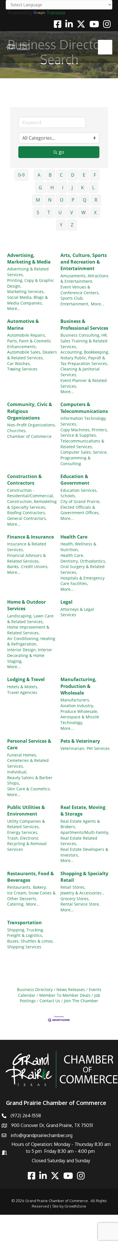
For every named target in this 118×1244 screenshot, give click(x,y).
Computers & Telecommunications (84, 407)
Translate (56, 12)
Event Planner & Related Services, (83, 383)
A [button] (39, 175)
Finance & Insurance (30, 537)
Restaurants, (19, 887)
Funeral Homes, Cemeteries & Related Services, (28, 760)
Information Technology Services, (83, 421)
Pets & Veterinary (80, 741)
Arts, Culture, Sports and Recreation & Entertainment (83, 262)
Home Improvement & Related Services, (28, 629)
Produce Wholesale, (79, 711)
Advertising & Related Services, (28, 271)
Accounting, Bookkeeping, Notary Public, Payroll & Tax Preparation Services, (84, 357)
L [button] (93, 187)
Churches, (16, 430)
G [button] (40, 187)
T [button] (49, 212)
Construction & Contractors (24, 479)
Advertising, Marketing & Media (29, 258)
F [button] (95, 175)
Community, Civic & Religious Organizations (29, 411)
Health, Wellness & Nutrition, (78, 546)
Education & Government (74, 479)
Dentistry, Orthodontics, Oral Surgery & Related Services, (83, 566)
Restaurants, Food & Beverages (30, 876)
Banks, (13, 566)
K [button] (82, 187)
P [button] (73, 200)
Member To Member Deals (65, 995)
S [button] (38, 212)
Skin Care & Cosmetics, (29, 788)
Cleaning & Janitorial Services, (80, 371)
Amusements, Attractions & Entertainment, (84, 278)
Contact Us (50, 1000)
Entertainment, (74, 304)
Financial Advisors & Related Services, (26, 558)
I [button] (62, 187)
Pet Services (98, 748)
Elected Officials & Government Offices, (79, 510)
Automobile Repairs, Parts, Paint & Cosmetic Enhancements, (29, 340)
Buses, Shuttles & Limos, (30, 941)
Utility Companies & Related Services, (26, 824)
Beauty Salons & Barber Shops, (29, 780)
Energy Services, (22, 832)
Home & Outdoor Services (26, 605)
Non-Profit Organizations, (31, 425)
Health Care (73, 537)
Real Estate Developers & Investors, (84, 852)
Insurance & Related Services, (26, 546)
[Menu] (105, 47)
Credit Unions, (34, 566)
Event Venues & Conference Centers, (79, 289)
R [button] (96, 200)
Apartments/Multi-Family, (84, 832)
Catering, (15, 904)
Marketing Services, (25, 291)
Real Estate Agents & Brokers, (80, 824)
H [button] (52, 187)
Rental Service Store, (80, 904)
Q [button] (84, 200)
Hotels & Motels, (22, 686)
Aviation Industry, (77, 705)
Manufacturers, (75, 700)
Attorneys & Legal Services (77, 612)
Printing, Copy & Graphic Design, (30, 283)
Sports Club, (72, 298)
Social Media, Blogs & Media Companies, (27, 300)
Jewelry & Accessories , (82, 893)
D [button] (72, 175)
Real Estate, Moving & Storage (82, 810)
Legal (66, 602)
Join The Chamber (81, 1000)
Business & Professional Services (84, 324)
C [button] (61, 175)
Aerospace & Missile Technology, (79, 719)
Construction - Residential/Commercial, (30, 493)
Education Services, (78, 490)
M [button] (38, 200)
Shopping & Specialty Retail (84, 876)
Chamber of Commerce (29, 436)
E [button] (84, 175)
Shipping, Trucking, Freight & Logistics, (25, 932)
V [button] (71, 212)
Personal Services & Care (29, 744)
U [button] (60, 212)
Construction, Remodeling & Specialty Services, (32, 504)
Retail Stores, (72, 887)
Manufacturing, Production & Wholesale (78, 686)
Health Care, (72, 555)
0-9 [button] (21, 175)
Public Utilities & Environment (26, 810)
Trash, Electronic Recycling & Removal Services (27, 843)
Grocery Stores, (74, 898)
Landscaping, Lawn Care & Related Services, (30, 618)
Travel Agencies (22, 692)
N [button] (50, 200)
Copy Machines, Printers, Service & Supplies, (84, 432)
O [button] (61, 200)
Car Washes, (19, 363)
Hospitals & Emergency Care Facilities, (82, 580)
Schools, (68, 495)
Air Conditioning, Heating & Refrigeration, (31, 641)
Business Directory (35, 989)
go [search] (61, 152)
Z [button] (72, 225)
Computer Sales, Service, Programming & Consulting (83, 457)
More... (14, 308)
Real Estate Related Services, (78, 841)
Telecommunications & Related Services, (82, 443)
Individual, (17, 772)
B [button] (50, 175)
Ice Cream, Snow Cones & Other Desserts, (31, 895)
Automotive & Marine (23, 324)
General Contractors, (27, 518)
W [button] (83, 212)
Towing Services (22, 369)
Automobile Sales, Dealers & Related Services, (32, 354)
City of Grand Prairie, (80, 501)
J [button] (72, 187)
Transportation (24, 922)
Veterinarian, (72, 748)
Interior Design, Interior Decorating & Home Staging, (29, 655)
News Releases (70, 989)
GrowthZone (75, 1206)
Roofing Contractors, (26, 512)
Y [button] (61, 225)
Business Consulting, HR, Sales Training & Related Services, (84, 340)
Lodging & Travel (26, 679)
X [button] (95, 212)
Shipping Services (24, 946)
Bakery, (40, 887)
